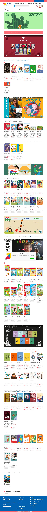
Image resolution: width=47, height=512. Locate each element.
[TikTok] (8, 506)
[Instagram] (5, 506)
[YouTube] (7, 506)
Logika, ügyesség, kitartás (31, 236)
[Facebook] (4, 506)
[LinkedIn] (10, 506)
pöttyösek (18, 60)
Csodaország (17, 391)
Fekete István (5, 349)
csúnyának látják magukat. (25, 60)
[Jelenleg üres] (37, 6)
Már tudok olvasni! (17, 178)
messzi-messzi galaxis (23, 391)
